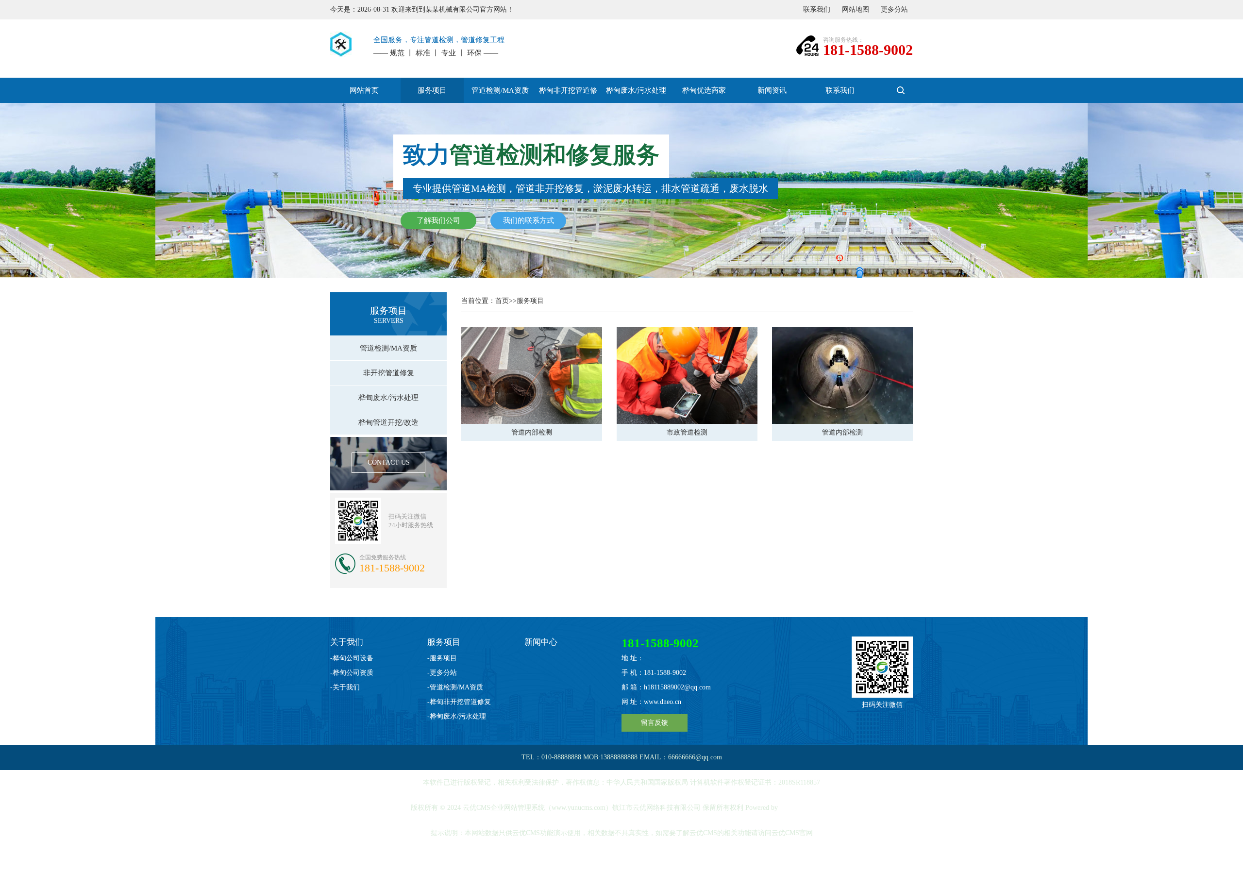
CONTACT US (389, 462)
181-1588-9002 (868, 50)
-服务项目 (442, 658)
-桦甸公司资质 (351, 672)
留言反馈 (654, 722)
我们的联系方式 (528, 220)
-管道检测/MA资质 (455, 687)
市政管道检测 (687, 432)
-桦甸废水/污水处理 (456, 716)
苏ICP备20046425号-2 (622, 858)
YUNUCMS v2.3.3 (805, 807)
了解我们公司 (438, 220)
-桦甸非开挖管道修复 (459, 701)
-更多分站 (442, 672)
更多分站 (894, 9)
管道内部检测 (531, 432)
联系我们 (816, 9)
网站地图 (855, 9)
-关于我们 (345, 687)
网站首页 (364, 90)
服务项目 (530, 300)
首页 (502, 300)
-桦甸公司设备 (351, 658)
